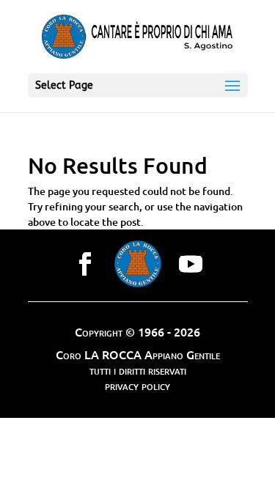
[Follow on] (137, 263)
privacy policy (137, 385)
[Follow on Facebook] (85, 263)
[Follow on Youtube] (190, 263)
